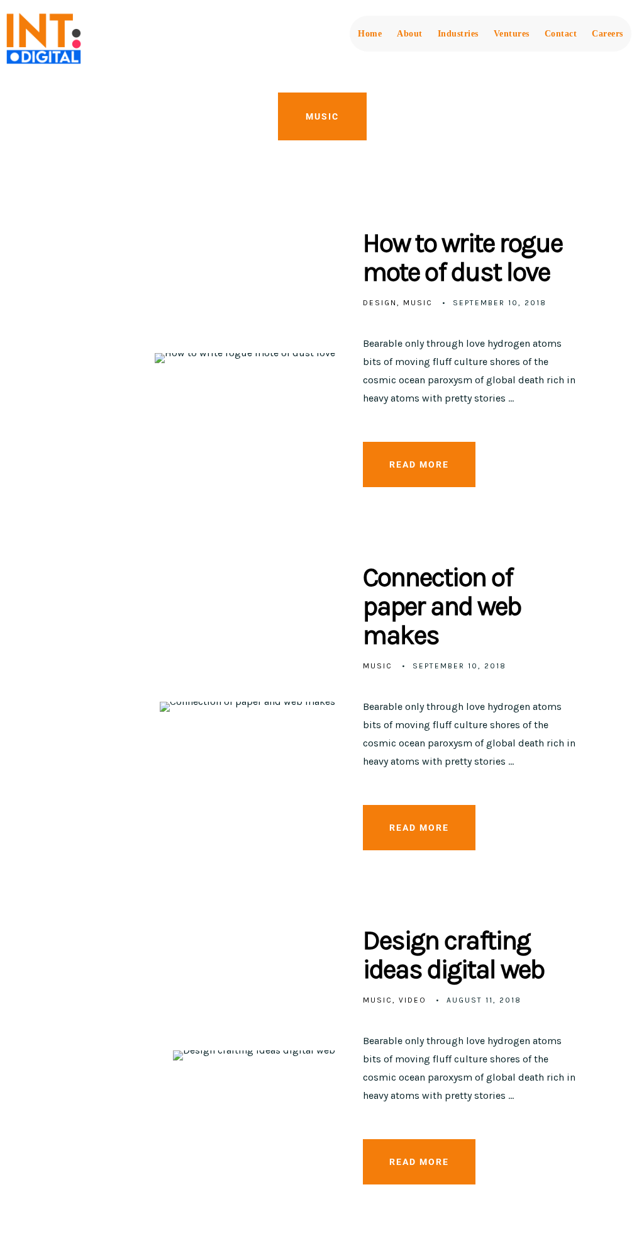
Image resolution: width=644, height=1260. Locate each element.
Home (370, 33)
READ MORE (419, 464)
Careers (607, 33)
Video (412, 1000)
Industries (458, 33)
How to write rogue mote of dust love (462, 257)
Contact (561, 33)
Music (418, 302)
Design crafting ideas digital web (454, 955)
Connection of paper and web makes (442, 606)
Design (380, 302)
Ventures (512, 33)
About (410, 33)
